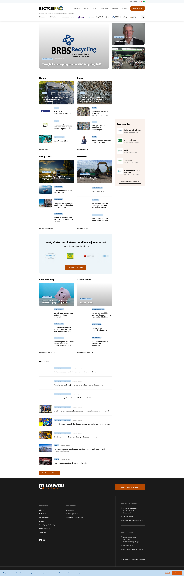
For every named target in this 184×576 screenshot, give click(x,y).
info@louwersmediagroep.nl (133, 520)
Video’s (95, 8)
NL (123, 8)
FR (126, 8)
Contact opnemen (72, 514)
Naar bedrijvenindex (76, 267)
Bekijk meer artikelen (49, 473)
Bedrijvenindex (137, 8)
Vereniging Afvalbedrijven (99, 17)
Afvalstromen (67, 17)
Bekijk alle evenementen (130, 182)
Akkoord (177, 573)
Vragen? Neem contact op (129, 487)
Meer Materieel (82, 228)
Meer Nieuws (44, 149)
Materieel (53, 17)
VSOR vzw (42, 532)
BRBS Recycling (121, 17)
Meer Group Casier (46, 228)
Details (167, 573)
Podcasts (86, 8)
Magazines (77, 8)
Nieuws (42, 17)
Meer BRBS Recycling (47, 352)
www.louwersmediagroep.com (134, 559)
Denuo (41, 521)
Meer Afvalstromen (84, 352)
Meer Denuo (81, 149)
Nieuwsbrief (114, 8)
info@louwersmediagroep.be (133, 549)
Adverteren (104, 8)
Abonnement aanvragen (74, 517)
